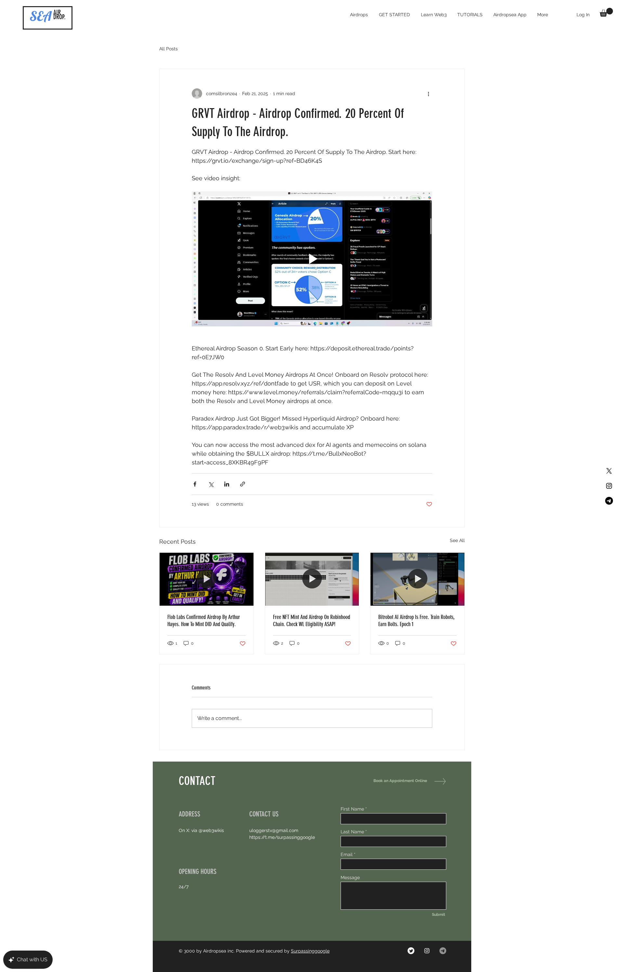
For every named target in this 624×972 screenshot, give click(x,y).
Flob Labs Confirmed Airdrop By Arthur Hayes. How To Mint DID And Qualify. (203, 620)
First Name (352, 809)
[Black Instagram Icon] (609, 486)
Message (350, 877)
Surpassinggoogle (310, 950)
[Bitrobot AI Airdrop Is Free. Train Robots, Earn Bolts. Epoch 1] (417, 579)
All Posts (168, 48)
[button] (606, 12)
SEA (41, 16)
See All (457, 540)
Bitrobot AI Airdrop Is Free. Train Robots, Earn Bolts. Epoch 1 (416, 620)
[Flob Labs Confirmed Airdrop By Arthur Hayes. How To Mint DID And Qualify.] (207, 579)
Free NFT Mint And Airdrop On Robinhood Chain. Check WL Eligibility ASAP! (311, 620)
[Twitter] (411, 950)
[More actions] (428, 93)
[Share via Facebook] (195, 484)
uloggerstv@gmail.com (273, 830)
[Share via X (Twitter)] (211, 484)
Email (347, 854)
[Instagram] (426, 950)
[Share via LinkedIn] (227, 484)
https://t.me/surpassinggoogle (282, 837)
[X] (609, 471)
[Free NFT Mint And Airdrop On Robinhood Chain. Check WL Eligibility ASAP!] (312, 579)
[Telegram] (609, 501)
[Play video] (312, 258)
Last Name (352, 831)
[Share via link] (243, 484)
